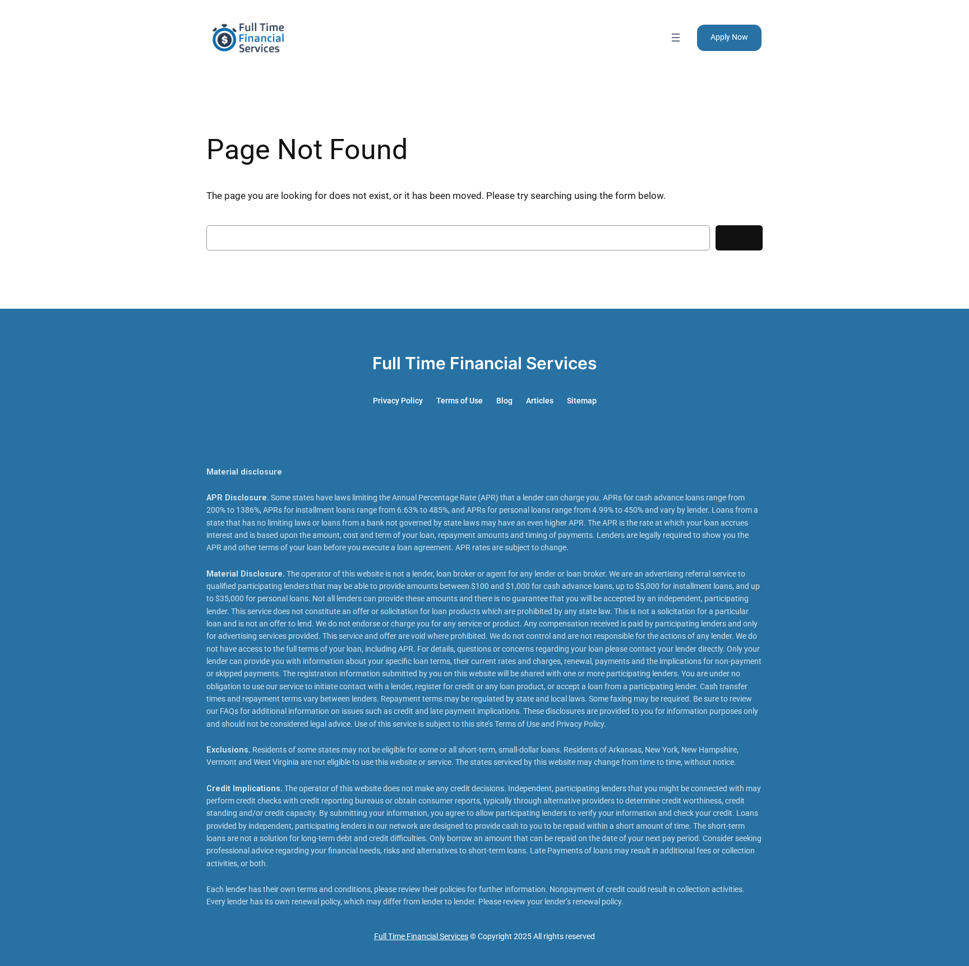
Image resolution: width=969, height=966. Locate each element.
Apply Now (729, 37)
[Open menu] (675, 37)
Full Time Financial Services (484, 363)
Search (739, 238)
